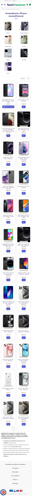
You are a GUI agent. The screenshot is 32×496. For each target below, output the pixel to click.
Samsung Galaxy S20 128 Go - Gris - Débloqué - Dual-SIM (8, 187)
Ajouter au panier (9, 106)
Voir (24, 106)
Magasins (14, 0)
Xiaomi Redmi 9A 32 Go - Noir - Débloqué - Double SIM (8, 101)
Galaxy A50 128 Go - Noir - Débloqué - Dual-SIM (24, 273)
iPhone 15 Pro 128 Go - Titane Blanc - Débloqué (8, 418)
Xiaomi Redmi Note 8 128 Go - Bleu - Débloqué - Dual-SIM (8, 303)
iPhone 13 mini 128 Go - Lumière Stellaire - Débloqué (23, 361)
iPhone (8, 33)
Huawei (24, 46)
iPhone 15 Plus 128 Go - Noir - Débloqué (23, 389)
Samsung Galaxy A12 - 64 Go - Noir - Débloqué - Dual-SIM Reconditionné (8, 130)
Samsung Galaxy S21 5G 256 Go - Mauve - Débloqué (24, 159)
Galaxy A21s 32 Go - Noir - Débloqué (24, 187)
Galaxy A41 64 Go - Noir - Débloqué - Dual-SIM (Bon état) (8, 245)
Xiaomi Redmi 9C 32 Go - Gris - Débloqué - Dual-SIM (24, 216)
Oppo (8, 73)
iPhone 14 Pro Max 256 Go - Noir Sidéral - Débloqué (8, 274)
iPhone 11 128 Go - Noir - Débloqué (23, 100)
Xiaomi (8, 59)
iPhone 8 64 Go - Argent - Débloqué (8, 389)
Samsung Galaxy (24, 33)
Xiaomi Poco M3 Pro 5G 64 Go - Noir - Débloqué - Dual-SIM (24, 245)
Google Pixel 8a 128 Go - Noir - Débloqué (8, 331)
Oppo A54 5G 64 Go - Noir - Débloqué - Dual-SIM (8, 216)
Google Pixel (8, 46)
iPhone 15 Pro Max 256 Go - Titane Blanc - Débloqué (23, 303)
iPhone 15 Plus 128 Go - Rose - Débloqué (8, 360)
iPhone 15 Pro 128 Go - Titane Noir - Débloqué (23, 331)
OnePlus (24, 59)
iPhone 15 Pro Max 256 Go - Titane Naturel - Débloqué (23, 418)
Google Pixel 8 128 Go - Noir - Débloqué (8, 158)
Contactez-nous (7, 0)
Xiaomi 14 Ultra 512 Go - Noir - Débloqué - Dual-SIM (23, 130)
